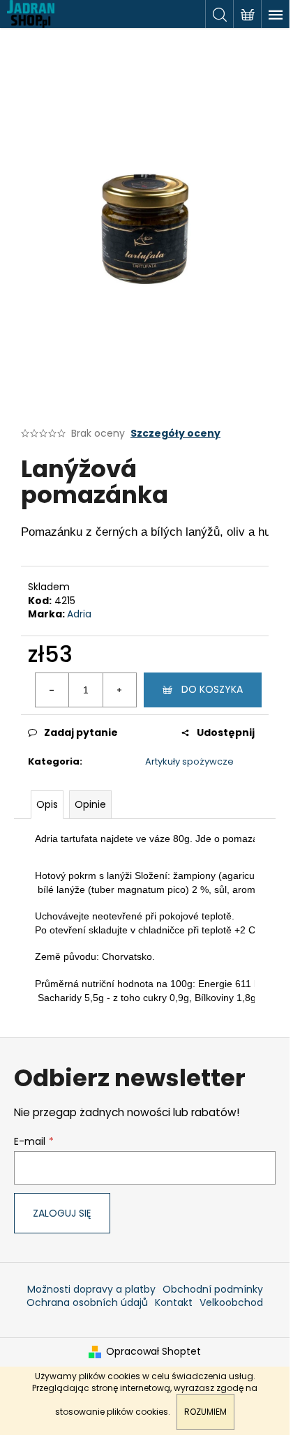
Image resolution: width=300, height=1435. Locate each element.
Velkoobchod (231, 1302)
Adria (79, 614)
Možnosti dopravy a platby (91, 1289)
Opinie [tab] (90, 804)
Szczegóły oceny (175, 433)
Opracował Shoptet (153, 1351)
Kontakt (174, 1302)
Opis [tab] (47, 804)
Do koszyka (212, 689)
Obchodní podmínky (213, 1289)
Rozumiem (205, 1412)
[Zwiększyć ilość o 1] (119, 690)
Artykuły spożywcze (189, 761)
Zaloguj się (62, 1213)
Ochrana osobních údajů (87, 1302)
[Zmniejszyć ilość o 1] (52, 690)
